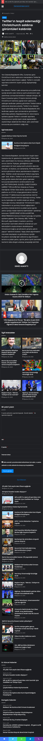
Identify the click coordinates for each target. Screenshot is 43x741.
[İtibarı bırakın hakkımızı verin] (7, 639)
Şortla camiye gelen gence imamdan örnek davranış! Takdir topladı (26, 629)
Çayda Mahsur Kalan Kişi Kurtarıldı (14, 136)
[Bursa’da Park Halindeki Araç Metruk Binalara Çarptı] (31, 343)
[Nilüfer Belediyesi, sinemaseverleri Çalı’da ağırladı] (7, 603)
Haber (12, 13)
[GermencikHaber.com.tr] (22, 6)
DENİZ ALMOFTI (9, 33)
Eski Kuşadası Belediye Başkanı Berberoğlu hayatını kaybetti (10, 352)
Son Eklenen (21, 480)
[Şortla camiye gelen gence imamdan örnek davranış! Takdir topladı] (7, 629)
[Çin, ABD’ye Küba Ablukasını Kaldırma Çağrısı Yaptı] (7, 648)
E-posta (5, 447)
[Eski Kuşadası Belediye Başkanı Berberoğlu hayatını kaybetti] (11, 343)
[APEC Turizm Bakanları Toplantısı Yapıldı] (7, 524)
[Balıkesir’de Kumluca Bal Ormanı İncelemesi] (7, 567)
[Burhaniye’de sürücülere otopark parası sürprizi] (7, 542)
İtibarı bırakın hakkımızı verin (25, 636)
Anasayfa (6, 13)
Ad (3, 439)
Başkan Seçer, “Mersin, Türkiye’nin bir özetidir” (10, 394)
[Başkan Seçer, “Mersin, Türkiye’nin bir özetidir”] (11, 385)
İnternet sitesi (6, 454)
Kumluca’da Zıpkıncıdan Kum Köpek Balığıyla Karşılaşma (28, 513)
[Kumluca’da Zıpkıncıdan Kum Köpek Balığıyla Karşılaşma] (7, 145)
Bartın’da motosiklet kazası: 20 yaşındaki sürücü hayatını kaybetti (11, 363)
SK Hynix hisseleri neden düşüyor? (14, 492)
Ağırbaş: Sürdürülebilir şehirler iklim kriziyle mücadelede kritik (30, 395)
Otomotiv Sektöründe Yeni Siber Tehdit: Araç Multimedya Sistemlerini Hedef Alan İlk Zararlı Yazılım (27, 612)
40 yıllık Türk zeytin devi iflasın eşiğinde (16, 486)
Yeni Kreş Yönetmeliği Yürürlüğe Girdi (30, 373)
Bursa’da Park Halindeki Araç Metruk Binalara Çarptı (31, 352)
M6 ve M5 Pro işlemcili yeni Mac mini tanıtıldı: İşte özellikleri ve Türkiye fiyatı (28, 499)
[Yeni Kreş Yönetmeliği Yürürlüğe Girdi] (31, 365)
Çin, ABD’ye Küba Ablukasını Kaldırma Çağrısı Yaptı (25, 646)
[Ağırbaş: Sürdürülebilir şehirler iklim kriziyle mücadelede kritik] (31, 385)
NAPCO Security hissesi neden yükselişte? (17, 621)
